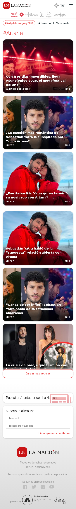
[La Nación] (17, 5)
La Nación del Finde (18, 89)
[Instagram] (43, 487)
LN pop (10, 145)
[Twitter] (34, 487)
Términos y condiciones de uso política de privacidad (38, 474)
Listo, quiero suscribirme (54, 433)
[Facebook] (25, 487)
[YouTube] (52, 487)
